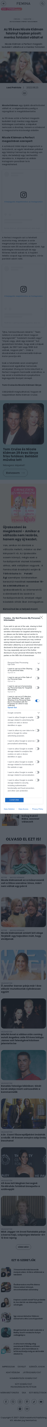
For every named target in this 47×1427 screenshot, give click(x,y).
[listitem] (23, 663)
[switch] (37, 669)
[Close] (42, 618)
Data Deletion (9, 809)
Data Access (23, 809)
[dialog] (23, 713)
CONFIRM (14, 800)
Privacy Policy (37, 809)
